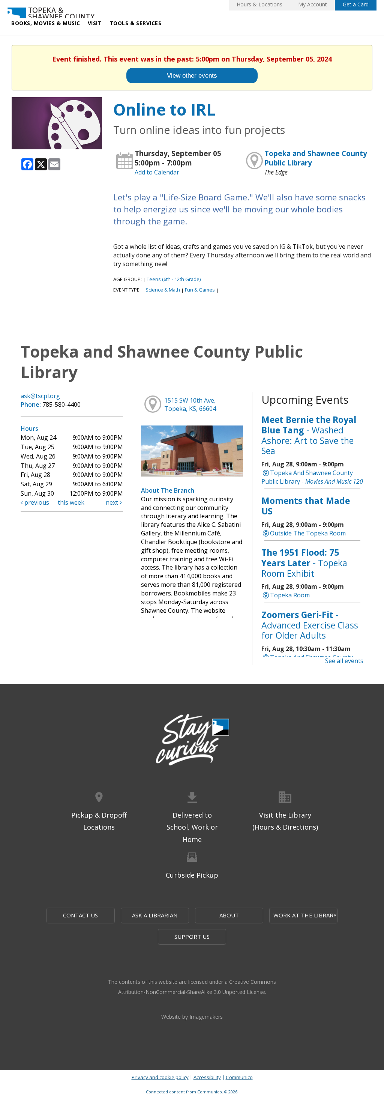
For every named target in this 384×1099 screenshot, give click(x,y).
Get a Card (356, 4)
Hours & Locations (259, 4)
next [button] (113, 502)
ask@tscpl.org (40, 396)
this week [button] (71, 502)
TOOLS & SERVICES (136, 23)
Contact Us (80, 915)
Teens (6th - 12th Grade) (174, 279)
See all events (344, 661)
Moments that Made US (305, 506)
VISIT (95, 23)
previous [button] (36, 502)
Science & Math (163, 289)
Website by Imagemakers (192, 1016)
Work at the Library (305, 915)
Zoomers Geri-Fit (309, 625)
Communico (239, 1077)
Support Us (192, 936)
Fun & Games (200, 289)
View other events (192, 75)
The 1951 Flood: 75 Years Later (304, 562)
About (229, 915)
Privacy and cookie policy (160, 1077)
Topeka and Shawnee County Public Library (315, 158)
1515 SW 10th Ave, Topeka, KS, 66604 (190, 404)
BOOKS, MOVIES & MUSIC (45, 23)
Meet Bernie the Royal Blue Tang (308, 435)
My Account (312, 4)
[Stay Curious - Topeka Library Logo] (192, 740)
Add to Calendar (157, 172)
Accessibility (207, 1077)
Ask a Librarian (154, 915)
